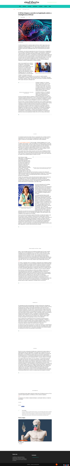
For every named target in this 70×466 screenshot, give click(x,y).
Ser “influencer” (21, 442)
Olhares (45, 6)
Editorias (29, 6)
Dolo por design (21, 440)
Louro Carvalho (23, 17)
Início (20, 6)
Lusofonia (40, 6)
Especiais (24, 6)
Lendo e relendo (19, 9)
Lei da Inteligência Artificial (24, 142)
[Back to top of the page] (56, 464)
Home (14, 9)
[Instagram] (15, 2)
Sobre (50, 6)
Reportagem (35, 6)
